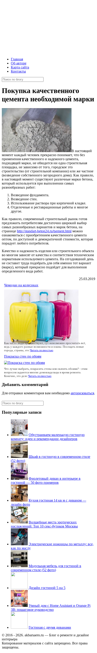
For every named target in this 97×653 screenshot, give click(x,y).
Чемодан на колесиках (21, 285)
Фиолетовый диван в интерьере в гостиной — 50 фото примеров (46, 480)
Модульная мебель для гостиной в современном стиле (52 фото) (46, 568)
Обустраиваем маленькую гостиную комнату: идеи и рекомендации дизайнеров (48, 437)
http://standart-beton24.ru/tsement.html (44, 231)
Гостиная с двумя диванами (50, 627)
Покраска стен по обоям (22, 356)
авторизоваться (82, 393)
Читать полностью (41, 350)
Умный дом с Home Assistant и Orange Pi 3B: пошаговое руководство (50, 608)
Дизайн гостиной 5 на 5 (47, 588)
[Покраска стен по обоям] (24, 363)
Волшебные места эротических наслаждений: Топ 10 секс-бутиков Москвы (44, 524)
